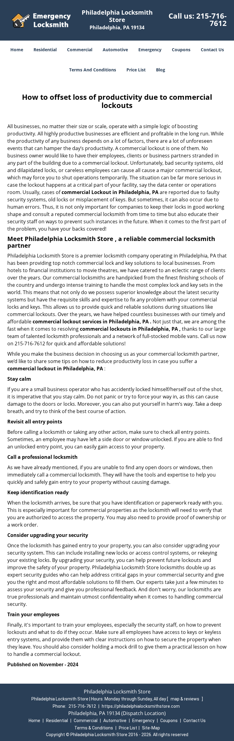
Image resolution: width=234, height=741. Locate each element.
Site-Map (151, 727)
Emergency (149, 49)
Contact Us (212, 49)
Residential (45, 49)
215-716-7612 (211, 19)
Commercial (79, 49)
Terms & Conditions (93, 727)
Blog (160, 70)
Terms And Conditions (92, 70)
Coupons (181, 49)
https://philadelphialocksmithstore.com (141, 706)
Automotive (115, 49)
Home (16, 49)
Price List (136, 70)
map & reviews (185, 698)
